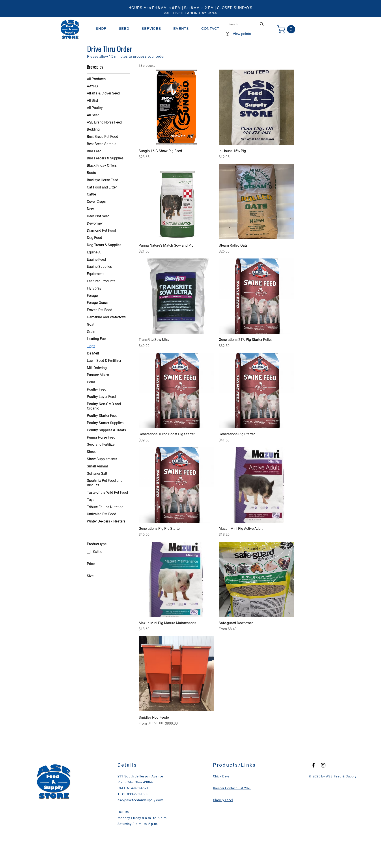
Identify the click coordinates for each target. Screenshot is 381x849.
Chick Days (221, 776)
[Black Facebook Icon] (313, 765)
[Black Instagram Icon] (323, 765)
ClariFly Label (223, 800)
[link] (287, 29)
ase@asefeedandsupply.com (140, 800)
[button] (101, 28)
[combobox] (246, 24)
